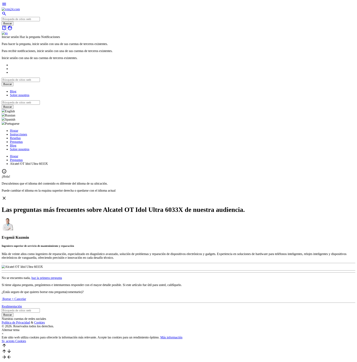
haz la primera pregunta (46, 278)
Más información (171, 337)
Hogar (14, 130)
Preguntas (16, 142)
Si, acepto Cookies (14, 341)
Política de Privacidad (16, 322)
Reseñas (15, 138)
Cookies (39, 322)
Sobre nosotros (19, 95)
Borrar (7, 299)
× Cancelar (19, 299)
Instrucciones (18, 134)
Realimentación (12, 306)
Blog (13, 91)
